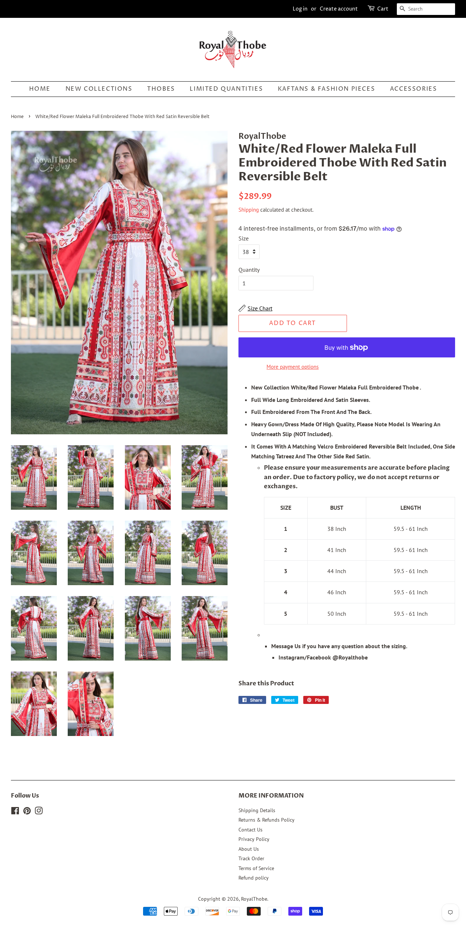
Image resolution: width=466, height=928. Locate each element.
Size (243, 238)
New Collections (99, 89)
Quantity (249, 269)
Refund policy (253, 877)
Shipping (248, 209)
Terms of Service (256, 868)
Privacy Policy (253, 839)
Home (40, 89)
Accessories (413, 89)
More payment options (292, 366)
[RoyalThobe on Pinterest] (27, 812)
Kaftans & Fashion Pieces (326, 89)
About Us (248, 849)
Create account (339, 8)
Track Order (251, 858)
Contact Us (250, 829)
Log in (300, 8)
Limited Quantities (226, 89)
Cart (382, 8)
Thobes (161, 89)
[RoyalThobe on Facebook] (15, 812)
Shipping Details (256, 810)
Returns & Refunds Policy (266, 820)
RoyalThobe (254, 899)
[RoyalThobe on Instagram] (39, 812)
